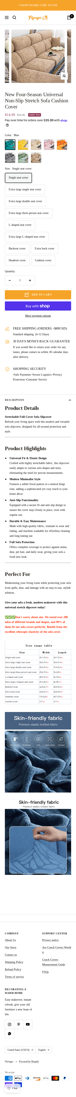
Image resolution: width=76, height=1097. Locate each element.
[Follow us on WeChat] (9, 1033)
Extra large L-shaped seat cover (27, 236)
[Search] (14, 17)
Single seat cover (18, 177)
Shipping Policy (14, 962)
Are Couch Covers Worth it (56, 950)
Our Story (10, 947)
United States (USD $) (18, 1049)
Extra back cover (44, 248)
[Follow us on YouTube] (27, 1024)
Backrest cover (17, 248)
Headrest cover (17, 260)
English (42, 1049)
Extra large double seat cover (25, 201)
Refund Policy (13, 969)
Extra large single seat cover (25, 189)
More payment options (38, 315)
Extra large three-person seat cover (29, 213)
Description (14, 400)
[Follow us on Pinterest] (18, 1024)
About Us (10, 940)
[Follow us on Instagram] (9, 1024)
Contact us (11, 954)
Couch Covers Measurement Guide (53, 962)
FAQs (45, 972)
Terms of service (14, 976)
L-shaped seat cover (20, 224)
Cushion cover (43, 260)
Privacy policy (50, 940)
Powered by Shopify (29, 1061)
